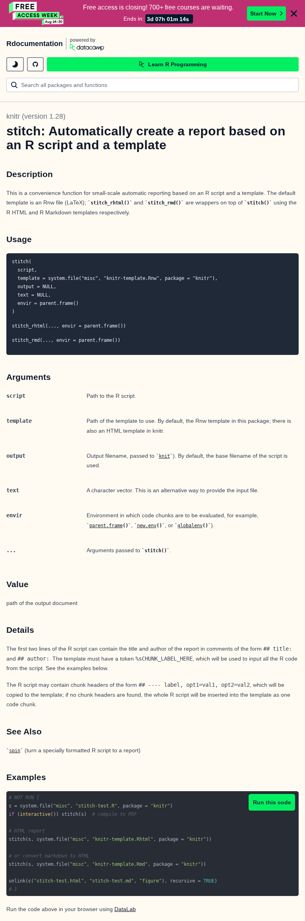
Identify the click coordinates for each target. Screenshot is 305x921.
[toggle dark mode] (15, 64)
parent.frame (106, 525)
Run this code (272, 802)
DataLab (125, 909)
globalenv (190, 525)
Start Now (263, 13)
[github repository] (35, 64)
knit (164, 456)
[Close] (294, 13)
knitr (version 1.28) (36, 116)
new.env (146, 525)
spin (14, 750)
